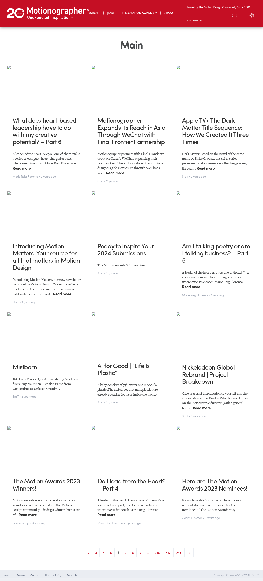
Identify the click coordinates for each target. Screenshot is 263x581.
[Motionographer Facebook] (217, 14)
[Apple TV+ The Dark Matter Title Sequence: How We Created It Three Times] (216, 87)
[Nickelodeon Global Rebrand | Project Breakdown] (216, 334)
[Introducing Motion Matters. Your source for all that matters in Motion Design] (47, 213)
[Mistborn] (47, 334)
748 (179, 552)
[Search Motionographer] (243, 14)
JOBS (110, 12)
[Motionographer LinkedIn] (200, 14)
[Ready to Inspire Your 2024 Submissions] (131, 213)
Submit (21, 575)
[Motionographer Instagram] (191, 14)
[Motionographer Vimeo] (208, 14)
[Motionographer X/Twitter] (226, 14)
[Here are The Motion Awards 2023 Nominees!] (216, 448)
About (7, 575)
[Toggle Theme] (251, 14)
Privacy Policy (53, 575)
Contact (34, 575)
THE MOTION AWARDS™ (139, 12)
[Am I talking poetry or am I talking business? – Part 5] (216, 213)
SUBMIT (94, 12)
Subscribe (72, 575)
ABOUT (169, 12)
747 (168, 552)
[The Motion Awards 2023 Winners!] (47, 448)
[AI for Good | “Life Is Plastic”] (131, 334)
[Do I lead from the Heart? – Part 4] (131, 448)
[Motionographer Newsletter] (234, 14)
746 (157, 552)
